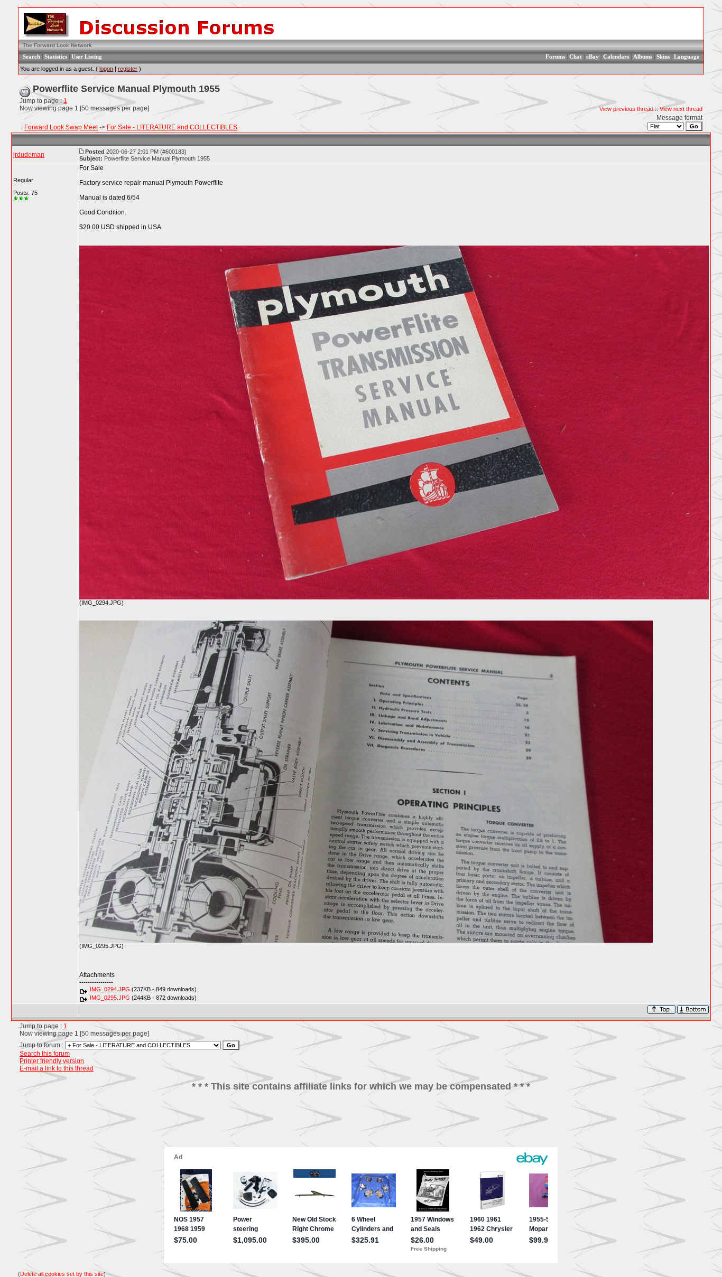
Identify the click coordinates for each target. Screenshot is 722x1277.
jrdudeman (28, 154)
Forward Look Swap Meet (61, 127)
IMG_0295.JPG (110, 997)
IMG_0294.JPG (110, 989)
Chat (575, 56)
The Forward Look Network (57, 45)
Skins (663, 56)
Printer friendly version (52, 1061)
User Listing (86, 56)
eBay (592, 56)
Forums (555, 56)
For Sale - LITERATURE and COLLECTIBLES (172, 127)
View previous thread (626, 109)
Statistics (55, 56)
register (127, 68)
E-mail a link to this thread (57, 1068)
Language (686, 56)
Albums (642, 56)
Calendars (616, 56)
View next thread (681, 109)
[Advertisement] (361, 1123)
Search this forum (45, 1053)
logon (106, 68)
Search (31, 56)
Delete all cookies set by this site (62, 1274)
